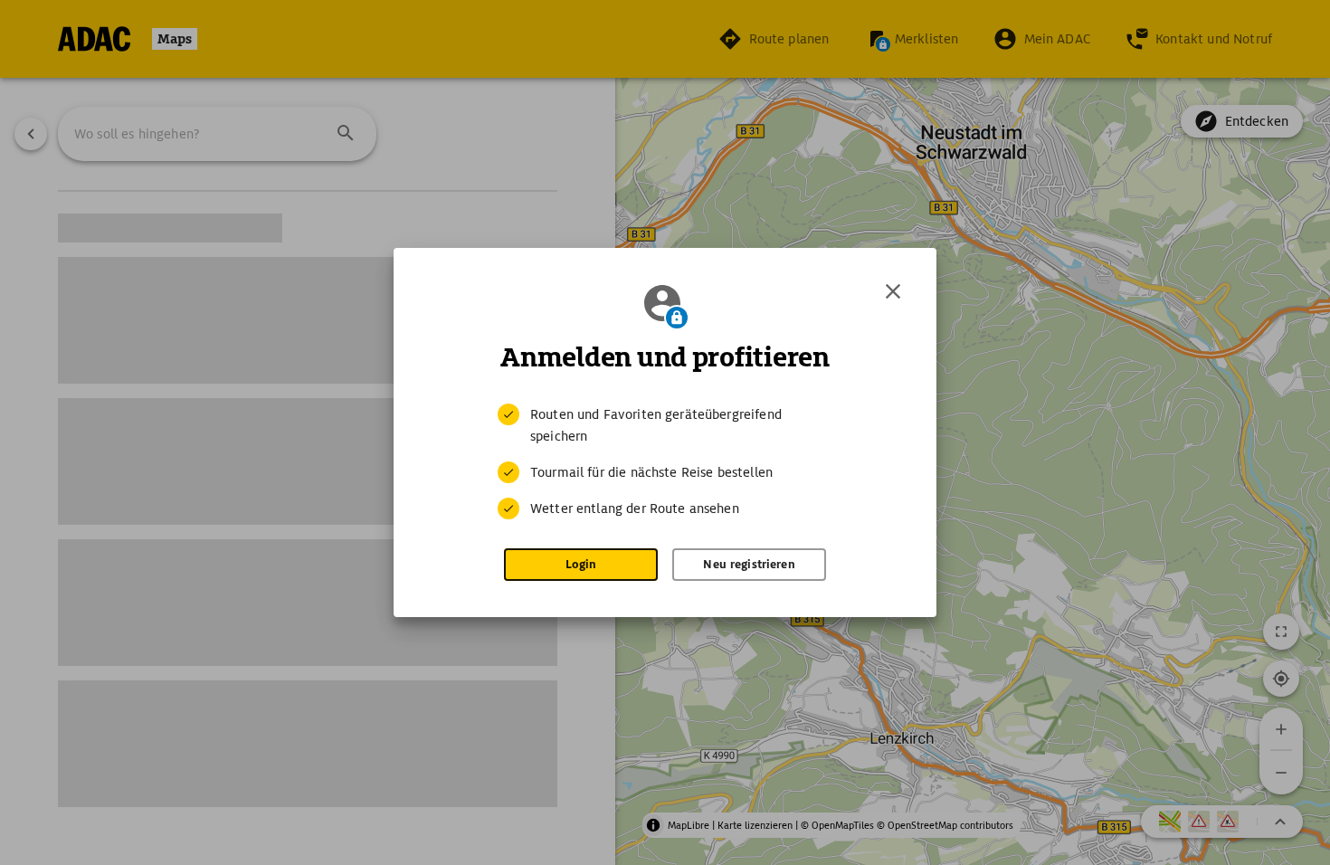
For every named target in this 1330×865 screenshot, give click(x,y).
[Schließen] (893, 291)
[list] (665, 461)
